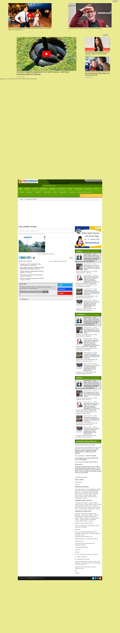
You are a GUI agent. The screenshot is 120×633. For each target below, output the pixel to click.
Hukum (35, 189)
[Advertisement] (60, 92)
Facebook (61, 289)
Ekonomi (27, 189)
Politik (69, 189)
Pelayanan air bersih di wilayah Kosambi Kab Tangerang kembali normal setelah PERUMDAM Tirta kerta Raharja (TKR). (91, 304)
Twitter (60, 285)
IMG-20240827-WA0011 (28, 226)
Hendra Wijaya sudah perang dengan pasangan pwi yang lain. (92, 256)
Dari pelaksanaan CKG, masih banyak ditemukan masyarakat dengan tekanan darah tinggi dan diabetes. (92, 267)
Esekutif (38, 192)
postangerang (30, 578)
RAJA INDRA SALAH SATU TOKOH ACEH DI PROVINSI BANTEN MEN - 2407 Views (32, 268)
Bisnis (22, 192)
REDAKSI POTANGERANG (49, 185)
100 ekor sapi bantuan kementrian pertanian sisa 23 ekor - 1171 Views (32, 278)
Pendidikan (78, 189)
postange (27, 231)
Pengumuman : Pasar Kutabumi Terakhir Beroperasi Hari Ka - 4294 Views (30, 264)
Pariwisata (63, 192)
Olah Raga (61, 189)
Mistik (55, 192)
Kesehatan (43, 189)
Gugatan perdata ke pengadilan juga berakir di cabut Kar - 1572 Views (31, 271)
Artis (96, 189)
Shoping (72, 192)
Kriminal (52, 189)
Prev (71, 257)
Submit (45, 292)
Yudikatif (29, 192)
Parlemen (47, 192)
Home (21, 199)
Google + (61, 293)
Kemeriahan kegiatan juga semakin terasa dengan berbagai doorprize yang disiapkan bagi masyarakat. (92, 292)
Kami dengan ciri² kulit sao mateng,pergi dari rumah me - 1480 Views (31, 275)
